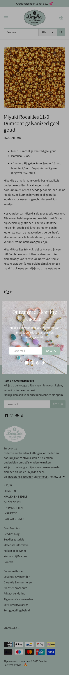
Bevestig (50, 350)
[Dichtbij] (62, 306)
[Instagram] (32, 363)
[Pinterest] (37, 363)
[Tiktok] (43, 363)
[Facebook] (26, 363)
